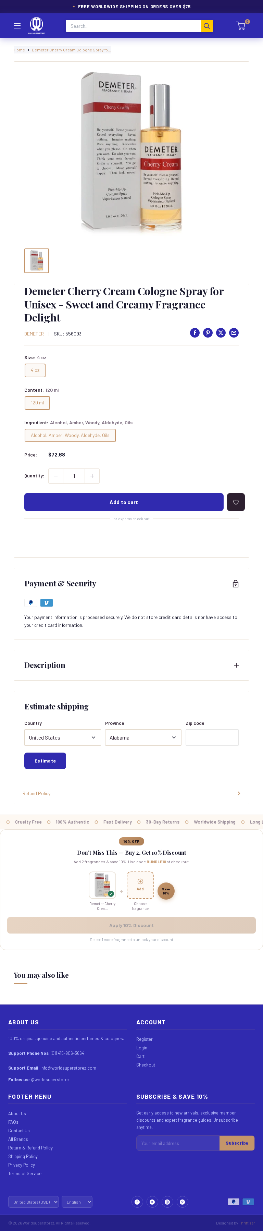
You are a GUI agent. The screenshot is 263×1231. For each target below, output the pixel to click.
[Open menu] (17, 25)
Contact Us (19, 1130)
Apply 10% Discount (131, 925)
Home (19, 49)
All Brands (18, 1139)
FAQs (13, 1122)
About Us (17, 1113)
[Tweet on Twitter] (221, 333)
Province (114, 723)
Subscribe (237, 1143)
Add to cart (124, 502)
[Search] (207, 26)
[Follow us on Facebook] (137, 1202)
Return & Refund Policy (30, 1147)
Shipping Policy (23, 1156)
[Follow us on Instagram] (167, 1202)
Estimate (45, 761)
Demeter (34, 334)
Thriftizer (247, 1222)
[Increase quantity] (92, 476)
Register (144, 1039)
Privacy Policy (21, 1165)
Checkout (145, 1065)
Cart (140, 1056)
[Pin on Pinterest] (208, 333)
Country (33, 723)
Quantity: (34, 475)
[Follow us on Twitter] (152, 1202)
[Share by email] (234, 333)
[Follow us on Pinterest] (182, 1202)
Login (141, 1047)
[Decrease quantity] (56, 476)
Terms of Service (24, 1173)
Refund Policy (36, 793)
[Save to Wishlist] (236, 502)
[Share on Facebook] (195, 333)
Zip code (195, 723)
